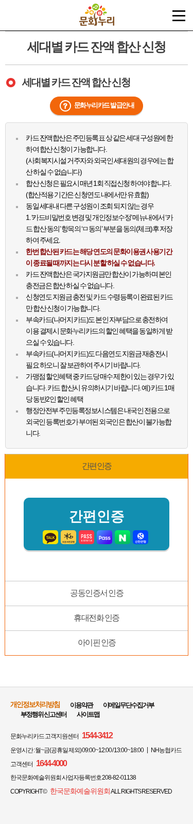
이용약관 (81, 705)
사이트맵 (88, 714)
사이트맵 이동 (178, 16)
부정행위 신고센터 (43, 714)
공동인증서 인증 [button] (96, 593)
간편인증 (97, 516)
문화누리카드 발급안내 (104, 105)
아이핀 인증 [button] (97, 642)
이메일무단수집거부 (128, 705)
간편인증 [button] (97, 466)
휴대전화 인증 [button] (96, 617)
